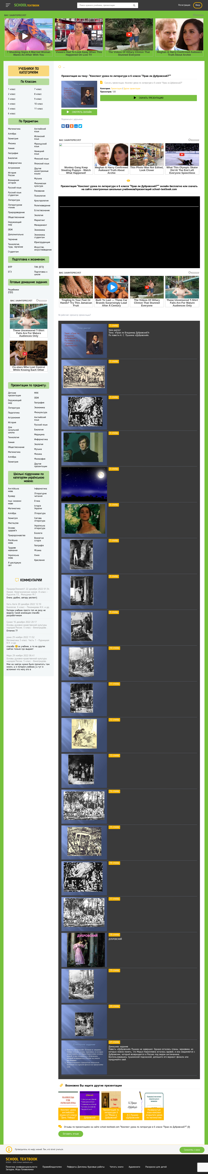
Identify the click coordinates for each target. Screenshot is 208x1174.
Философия (39, 459)
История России (12, 174)
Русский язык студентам (14, 194)
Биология (12, 158)
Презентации (116, 89)
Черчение (12, 239)
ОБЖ (10, 230)
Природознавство (16, 535)
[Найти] (134, 6)
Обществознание (16, 217)
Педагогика (13, 413)
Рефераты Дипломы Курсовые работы (85, 1167)
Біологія (38, 533)
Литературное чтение (15, 206)
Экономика (39, 230)
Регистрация (184, 5)
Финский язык (41, 159)
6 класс (11, 114)
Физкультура (40, 412)
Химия (11, 148)
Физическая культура (40, 184)
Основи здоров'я (12, 529)
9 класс (38, 99)
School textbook (21, 1159)
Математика (14, 129)
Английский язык (40, 130)
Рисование (39, 191)
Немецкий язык (39, 152)
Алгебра (12, 134)
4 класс (11, 104)
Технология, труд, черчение (15, 245)
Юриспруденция (42, 242)
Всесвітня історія (39, 539)
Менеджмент (40, 225)
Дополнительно (15, 234)
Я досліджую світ (14, 564)
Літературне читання (40, 494)
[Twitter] (80, 126)
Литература (14, 200)
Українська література (39, 527)
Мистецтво (13, 523)
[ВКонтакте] (63, 126)
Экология (38, 215)
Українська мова (13, 556)
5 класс (11, 109)
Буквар (11, 496)
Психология (40, 196)
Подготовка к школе (40, 273)
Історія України (38, 507)
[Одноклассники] (72, 126)
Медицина (39, 434)
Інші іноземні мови (14, 502)
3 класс (11, 99)
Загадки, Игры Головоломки (19, 1169)
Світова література (39, 519)
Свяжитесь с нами (192, 1150)
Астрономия (14, 168)
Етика (37, 501)
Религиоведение (42, 205)
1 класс (11, 89)
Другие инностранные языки (41, 171)
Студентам (13, 252)
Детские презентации (14, 394)
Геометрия (13, 139)
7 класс (38, 89)
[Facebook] (67, 126)
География (13, 153)
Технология (13, 437)
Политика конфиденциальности (21, 1167)
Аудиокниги (134, 1167)
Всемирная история (13, 181)
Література (40, 513)
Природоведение (16, 212)
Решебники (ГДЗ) (13, 291)
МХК (36, 393)
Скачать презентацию (151, 98)
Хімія (36, 555)
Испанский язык (39, 137)
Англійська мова (13, 490)
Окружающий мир (14, 223)
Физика (12, 143)
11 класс (38, 109)
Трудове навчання (13, 549)
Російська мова (13, 541)
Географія (39, 545)
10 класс (38, 104)
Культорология (41, 201)
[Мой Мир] (76, 126)
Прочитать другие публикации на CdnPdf (129, 267)
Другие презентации (131, 89)
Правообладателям (52, 1167)
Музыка (38, 178)
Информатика (15, 163)
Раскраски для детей (156, 1167)
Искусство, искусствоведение (43, 248)
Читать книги (116, 1167)
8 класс (38, 94)
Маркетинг (39, 220)
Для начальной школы (13, 430)
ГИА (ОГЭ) (39, 267)
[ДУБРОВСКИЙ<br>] (84, 966)
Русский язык (14, 188)
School (26, 5)
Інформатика (40, 489)
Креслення (39, 560)
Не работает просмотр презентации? (74, 315)
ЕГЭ (10, 272)
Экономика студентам (39, 236)
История (12, 422)
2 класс (11, 94)
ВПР (10, 267)
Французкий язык (40, 145)
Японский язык (41, 164)
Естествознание (42, 210)
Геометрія (13, 518)
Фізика (37, 550)
